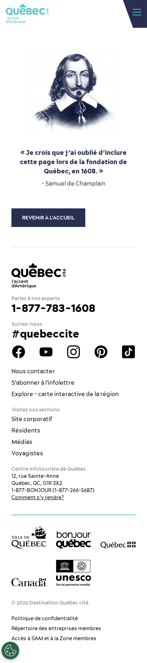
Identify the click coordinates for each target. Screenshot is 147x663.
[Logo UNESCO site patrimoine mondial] (73, 573)
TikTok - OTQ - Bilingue (128, 352)
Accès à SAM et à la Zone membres (53, 638)
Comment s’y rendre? (37, 497)
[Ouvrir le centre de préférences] (10, 650)
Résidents (25, 430)
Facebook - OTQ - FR (18, 352)
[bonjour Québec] (73, 540)
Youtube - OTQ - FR (46, 352)
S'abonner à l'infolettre (43, 382)
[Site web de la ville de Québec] (28, 537)
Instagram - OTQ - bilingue (73, 352)
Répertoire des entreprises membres (56, 628)
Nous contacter (33, 371)
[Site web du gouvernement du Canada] (28, 582)
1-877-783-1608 (53, 308)
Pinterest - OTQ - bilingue (101, 352)
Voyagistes (27, 453)
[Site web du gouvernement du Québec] (118, 544)
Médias (21, 441)
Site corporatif (31, 418)
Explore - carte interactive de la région (65, 394)
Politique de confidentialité (44, 618)
